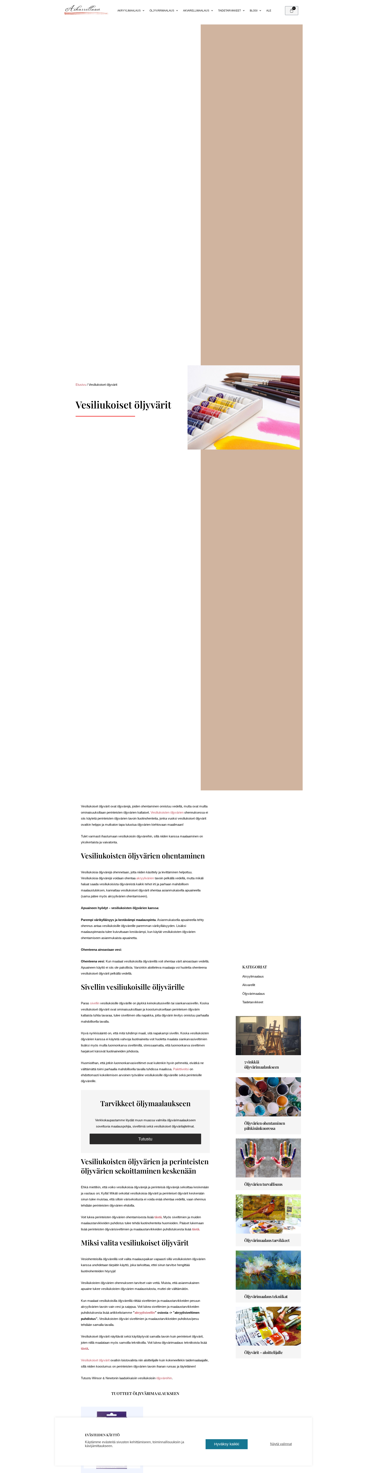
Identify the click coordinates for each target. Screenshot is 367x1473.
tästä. (196, 1229)
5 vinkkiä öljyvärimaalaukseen (261, 1064)
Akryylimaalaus (129, 10)
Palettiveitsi (181, 1069)
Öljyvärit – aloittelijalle (263, 1352)
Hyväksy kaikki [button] (226, 1444)
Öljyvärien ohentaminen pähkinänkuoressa (264, 1125)
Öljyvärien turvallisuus (263, 1184)
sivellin (94, 1003)
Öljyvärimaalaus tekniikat (266, 1296)
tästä (158, 1217)
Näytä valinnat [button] (281, 1444)
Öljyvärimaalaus (162, 10)
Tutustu (145, 1139)
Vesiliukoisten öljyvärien (167, 812)
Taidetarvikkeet (229, 10)
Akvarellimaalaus (196, 10)
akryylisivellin (145, 1312)
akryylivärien (145, 878)
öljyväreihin (164, 1378)
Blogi (253, 10)
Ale (268, 10)
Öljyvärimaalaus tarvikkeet (266, 1240)
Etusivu (81, 384)
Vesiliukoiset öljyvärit (95, 1360)
